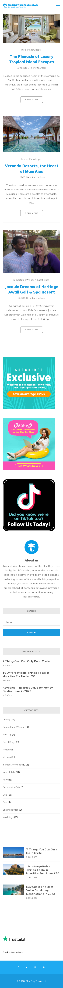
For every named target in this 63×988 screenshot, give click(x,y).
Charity (6, 719)
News (6, 779)
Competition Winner (23, 279)
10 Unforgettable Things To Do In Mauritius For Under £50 (26, 674)
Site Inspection (11, 809)
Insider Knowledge (31, 49)
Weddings (8, 817)
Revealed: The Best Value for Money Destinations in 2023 (28, 689)
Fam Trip (7, 734)
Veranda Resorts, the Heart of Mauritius (31, 168)
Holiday (7, 749)
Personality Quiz (11, 787)
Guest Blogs (43, 279)
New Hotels (9, 772)
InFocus (7, 757)
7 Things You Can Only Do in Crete (26, 661)
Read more (31, 99)
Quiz (5, 794)
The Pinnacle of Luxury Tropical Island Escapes (31, 59)
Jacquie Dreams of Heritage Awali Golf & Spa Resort (31, 289)
